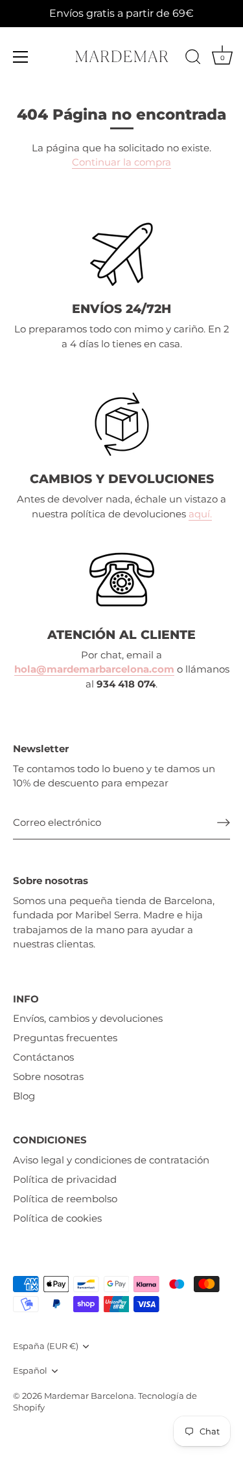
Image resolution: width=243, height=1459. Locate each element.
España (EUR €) (45, 1346)
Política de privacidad (65, 1179)
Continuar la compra (121, 162)
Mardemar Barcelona (89, 1396)
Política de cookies (57, 1218)
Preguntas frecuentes (65, 1038)
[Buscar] (193, 59)
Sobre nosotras (48, 1076)
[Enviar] (223, 822)
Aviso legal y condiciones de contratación (111, 1160)
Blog (24, 1096)
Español (30, 1371)
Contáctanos (43, 1057)
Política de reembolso (65, 1199)
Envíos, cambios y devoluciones (88, 1018)
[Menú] (20, 57)
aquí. (200, 514)
